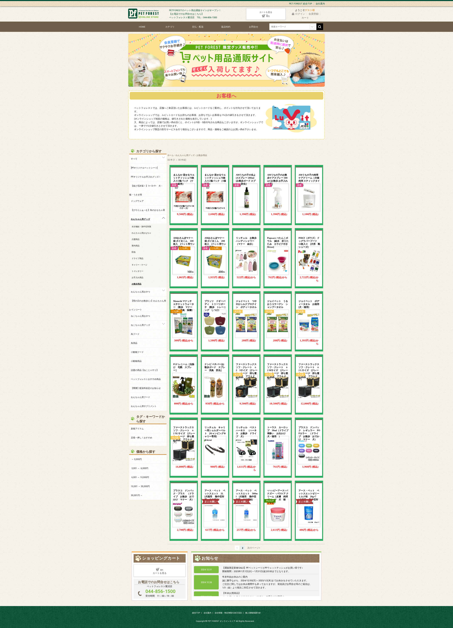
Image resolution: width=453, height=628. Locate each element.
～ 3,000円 (136, 459)
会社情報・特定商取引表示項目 (228, 613)
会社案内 (320, 3)
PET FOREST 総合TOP (300, 3)
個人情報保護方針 (253, 613)
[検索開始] (319, 26)
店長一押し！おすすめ (141, 437)
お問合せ (253, 26)
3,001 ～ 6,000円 (139, 468)
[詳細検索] (312, 26)
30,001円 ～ (136, 495)
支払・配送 (197, 26)
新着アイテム (137, 428)
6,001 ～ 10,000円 (140, 477)
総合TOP (196, 613)
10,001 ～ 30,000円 (140, 486)
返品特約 (225, 26)
